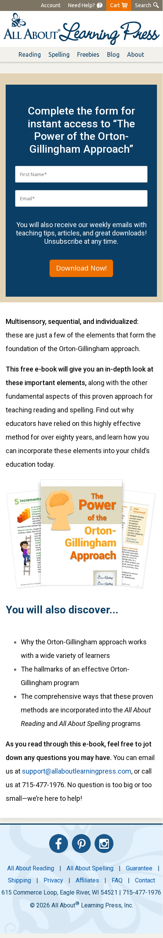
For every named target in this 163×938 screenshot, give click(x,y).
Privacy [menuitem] (53, 880)
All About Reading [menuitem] (30, 868)
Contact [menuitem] (145, 880)
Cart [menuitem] (115, 5)
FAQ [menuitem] (117, 880)
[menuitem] (81, 5)
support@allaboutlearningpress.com (76, 771)
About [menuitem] (135, 54)
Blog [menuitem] (113, 54)
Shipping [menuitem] (19, 880)
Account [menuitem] (51, 5)
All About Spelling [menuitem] (90, 868)
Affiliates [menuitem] (87, 880)
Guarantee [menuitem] (139, 868)
